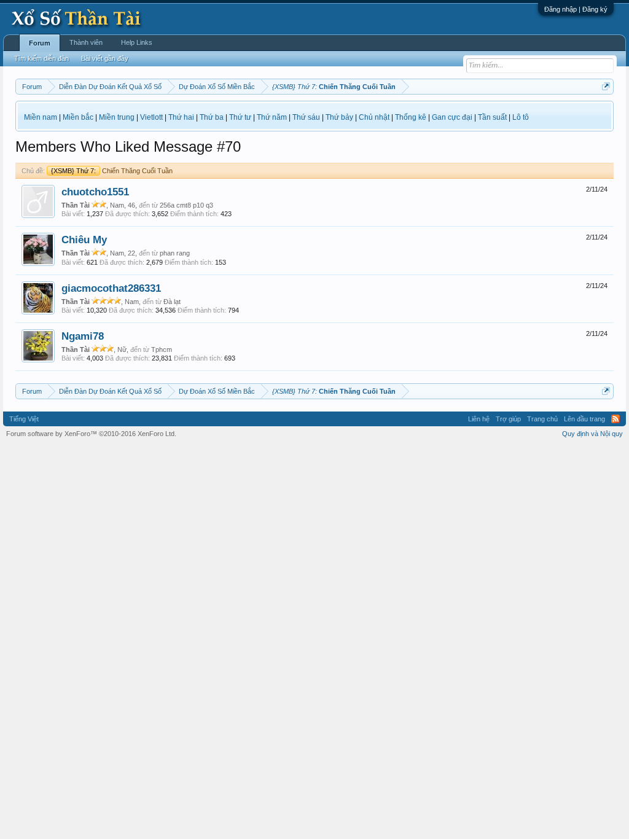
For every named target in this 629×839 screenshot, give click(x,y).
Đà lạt (172, 301)
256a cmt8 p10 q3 (186, 205)
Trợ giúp (508, 419)
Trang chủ (542, 419)
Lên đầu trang (584, 419)
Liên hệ (479, 419)
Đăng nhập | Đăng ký (576, 9)
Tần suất (492, 117)
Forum (39, 43)
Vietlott (151, 117)
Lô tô (520, 117)
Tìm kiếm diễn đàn (41, 58)
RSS (615, 419)
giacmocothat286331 (111, 288)
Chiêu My (84, 239)
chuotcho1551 (95, 191)
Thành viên (86, 42)
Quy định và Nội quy (592, 433)
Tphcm (161, 349)
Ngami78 (82, 336)
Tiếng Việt (24, 419)
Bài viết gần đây (104, 58)
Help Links (136, 42)
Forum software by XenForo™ (91, 433)
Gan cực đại (452, 117)
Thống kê (410, 117)
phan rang (175, 253)
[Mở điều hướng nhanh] (606, 86)
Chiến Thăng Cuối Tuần (112, 170)
